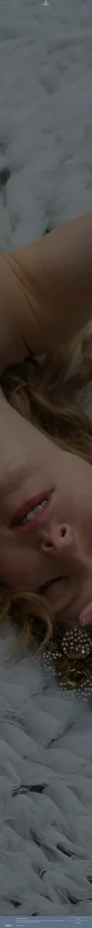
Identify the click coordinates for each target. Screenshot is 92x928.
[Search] (82, 2)
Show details (19, 925)
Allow (78, 919)
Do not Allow (78, 922)
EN (78, 2)
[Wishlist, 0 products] (84, 2)
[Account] (89, 2)
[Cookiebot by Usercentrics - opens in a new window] (8, 926)
